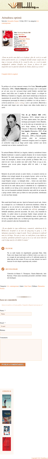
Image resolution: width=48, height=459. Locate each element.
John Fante (21, 35)
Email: (2, 323)
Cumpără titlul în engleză (10, 74)
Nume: (2, 310)
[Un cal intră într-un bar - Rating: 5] (6, 430)
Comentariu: (4, 337)
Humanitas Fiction (24, 39)
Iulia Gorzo (24, 43)
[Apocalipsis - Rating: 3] (6, 417)
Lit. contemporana (13, 286)
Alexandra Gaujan (13, 21)
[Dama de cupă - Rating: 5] (6, 401)
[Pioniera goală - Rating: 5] (6, 444)
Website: (2, 330)
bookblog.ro (24, 5)
